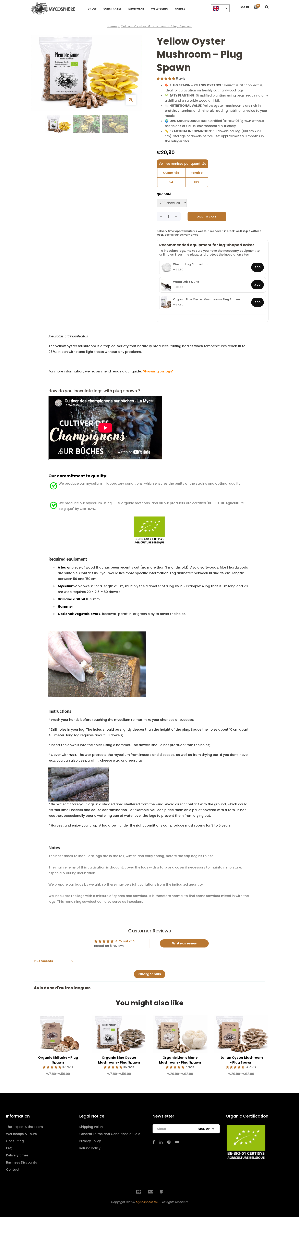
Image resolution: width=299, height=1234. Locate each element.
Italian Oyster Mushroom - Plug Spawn (241, 1060)
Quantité (164, 194)
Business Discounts (21, 1162)
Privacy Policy (90, 1141)
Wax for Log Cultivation (190, 264)
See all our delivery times (181, 235)
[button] (166, 78)
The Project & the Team (24, 1127)
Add (257, 267)
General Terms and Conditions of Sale (109, 1134)
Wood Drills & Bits (186, 282)
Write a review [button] (184, 943)
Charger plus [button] (149, 974)
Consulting (15, 1141)
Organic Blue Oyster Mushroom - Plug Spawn (206, 299)
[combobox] (220, 8)
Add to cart (206, 216)
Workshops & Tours (21, 1134)
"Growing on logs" (158, 371)
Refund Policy (89, 1148)
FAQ (9, 1148)
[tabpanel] (57, 1047)
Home (112, 26)
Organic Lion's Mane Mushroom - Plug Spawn (180, 1060)
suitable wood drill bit (202, 100)
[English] (220, 8)
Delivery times (17, 1155)
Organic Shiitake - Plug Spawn (58, 1060)
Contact (13, 1169)
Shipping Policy (91, 1127)
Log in (244, 7)
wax (72, 754)
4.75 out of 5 (125, 941)
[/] (154, 1142)
